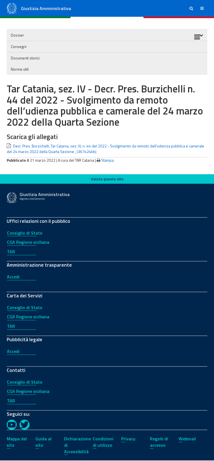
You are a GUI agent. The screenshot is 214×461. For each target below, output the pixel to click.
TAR (11, 251)
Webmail (187, 438)
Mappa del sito (17, 441)
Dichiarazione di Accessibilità (77, 445)
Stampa (107, 160)
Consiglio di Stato (24, 233)
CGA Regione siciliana (28, 242)
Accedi (13, 276)
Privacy (128, 438)
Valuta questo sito (107, 179)
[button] (191, 8)
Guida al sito (43, 441)
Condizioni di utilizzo (103, 441)
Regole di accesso (159, 441)
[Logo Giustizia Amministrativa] (12, 8)
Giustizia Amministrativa (46, 8)
